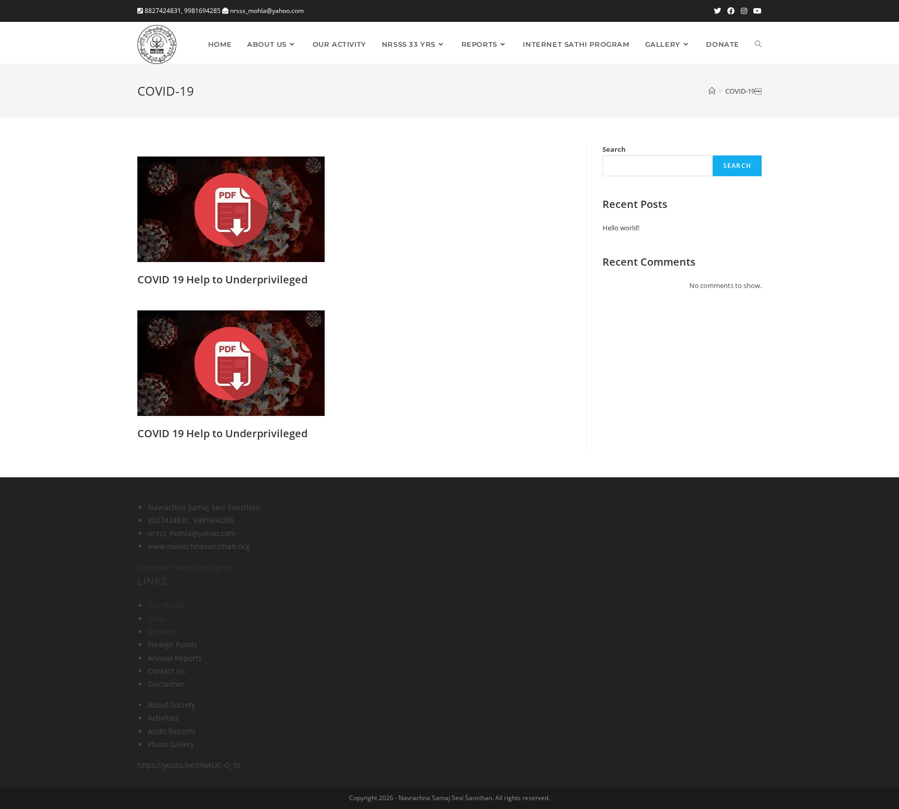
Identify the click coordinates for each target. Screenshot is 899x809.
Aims (156, 618)
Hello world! (620, 227)
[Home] (712, 91)
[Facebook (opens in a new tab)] (731, 11)
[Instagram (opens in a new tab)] (744, 11)
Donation (163, 631)
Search (614, 149)
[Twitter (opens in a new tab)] (717, 11)
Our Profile (166, 605)
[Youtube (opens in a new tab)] (756, 11)
